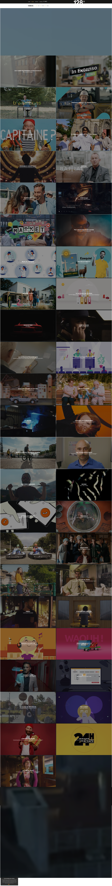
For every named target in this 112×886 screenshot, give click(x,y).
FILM (38, 5)
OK (8, 884)
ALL (35, 5)
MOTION (43, 5)
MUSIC (48, 5)
